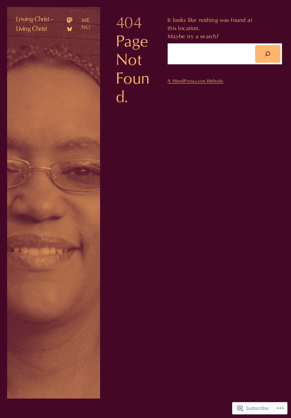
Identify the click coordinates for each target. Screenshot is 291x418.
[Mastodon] (69, 20)
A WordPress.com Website (195, 81)
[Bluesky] (69, 29)
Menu (85, 23)
